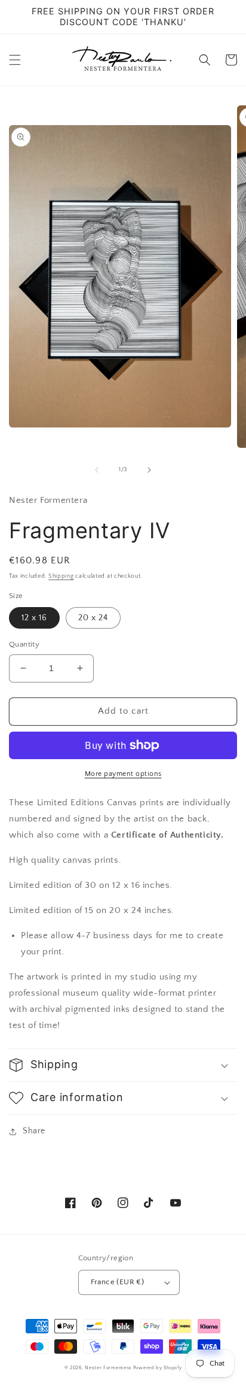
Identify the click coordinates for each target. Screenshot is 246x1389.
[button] (15, 60)
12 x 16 (34, 618)
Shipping (61, 576)
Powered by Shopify (157, 1367)
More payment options (123, 774)
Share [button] (34, 1131)
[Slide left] (97, 470)
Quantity (24, 644)
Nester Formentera (108, 1367)
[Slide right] (149, 470)
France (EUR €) (117, 1282)
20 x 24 (93, 618)
